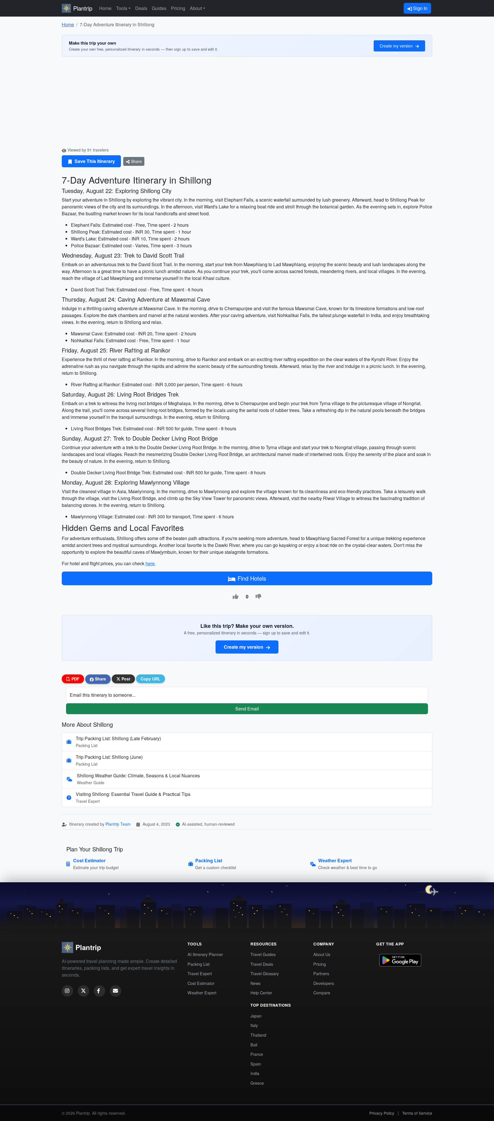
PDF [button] (74, 679)
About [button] (196, 8)
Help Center (261, 992)
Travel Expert (200, 973)
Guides (159, 8)
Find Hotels (252, 578)
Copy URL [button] (150, 679)
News (255, 983)
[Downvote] (258, 597)
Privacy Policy (381, 1113)
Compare (321, 992)
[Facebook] (99, 991)
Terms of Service (417, 1113)
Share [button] (100, 679)
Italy (254, 1025)
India (254, 1073)
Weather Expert (202, 992)
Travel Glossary (264, 973)
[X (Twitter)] (83, 991)
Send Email (247, 708)
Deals (141, 8)
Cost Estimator (201, 983)
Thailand (258, 1035)
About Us (321, 954)
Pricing (178, 8)
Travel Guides (263, 954)
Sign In (419, 8)
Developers (323, 983)
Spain (255, 1064)
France (256, 1054)
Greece (257, 1083)
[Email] (115, 991)
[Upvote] (235, 597)
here (150, 563)
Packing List (199, 964)
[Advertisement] (247, 104)
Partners (321, 973)
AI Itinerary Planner (205, 954)
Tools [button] (121, 8)
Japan (256, 1016)
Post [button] (125, 679)
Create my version (397, 46)
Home (105, 8)
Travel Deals (261, 964)
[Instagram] (67, 991)
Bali (253, 1045)
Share (136, 161)
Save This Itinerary (94, 161)
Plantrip (82, 8)
